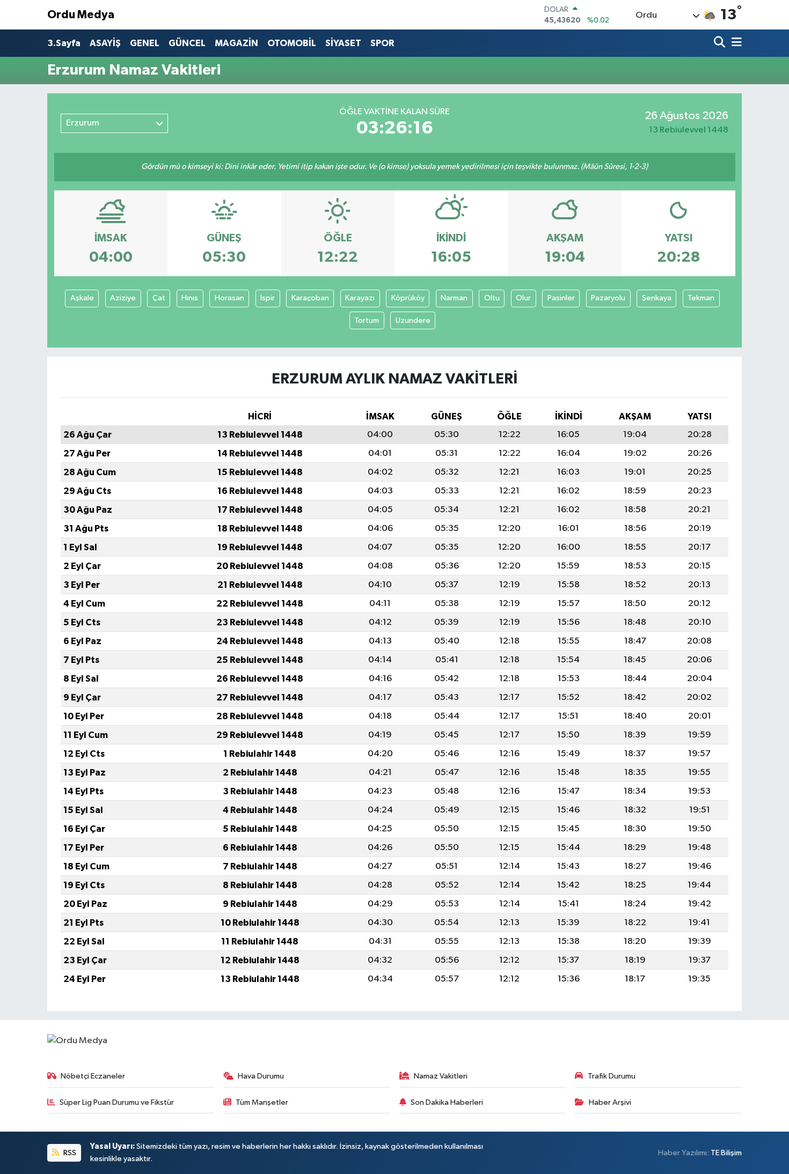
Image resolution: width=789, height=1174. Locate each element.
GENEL (144, 43)
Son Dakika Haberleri (447, 1102)
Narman (454, 298)
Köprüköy (408, 298)
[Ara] (720, 43)
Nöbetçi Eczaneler (93, 1076)
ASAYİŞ (105, 43)
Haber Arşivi (610, 1102)
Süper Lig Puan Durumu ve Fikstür (117, 1102)
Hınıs (189, 298)
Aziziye (123, 298)
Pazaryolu (608, 298)
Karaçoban (310, 298)
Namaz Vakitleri (440, 1076)
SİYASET (343, 43)
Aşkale (82, 298)
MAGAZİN (236, 43)
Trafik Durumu (611, 1076)
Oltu (492, 298)
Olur (523, 298)
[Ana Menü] (734, 43)
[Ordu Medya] (77, 1040)
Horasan (229, 298)
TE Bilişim (726, 1153)
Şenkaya (656, 298)
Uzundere (413, 320)
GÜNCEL (187, 43)
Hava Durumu (261, 1076)
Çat (158, 298)
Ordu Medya (80, 14)
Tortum (366, 320)
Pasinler (561, 298)
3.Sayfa (64, 43)
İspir (267, 298)
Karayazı (360, 298)
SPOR (382, 43)
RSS (69, 1153)
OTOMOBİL (291, 43)
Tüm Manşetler (262, 1102)
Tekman (701, 298)
